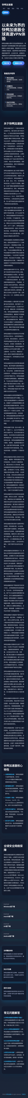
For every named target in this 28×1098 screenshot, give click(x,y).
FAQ (22, 8)
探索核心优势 (18, 63)
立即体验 (5, 12)
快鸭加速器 (8, 1094)
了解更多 (23, 1094)
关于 (4, 8)
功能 (8, 8)
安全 (13, 8)
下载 (17, 8)
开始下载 (6, 63)
